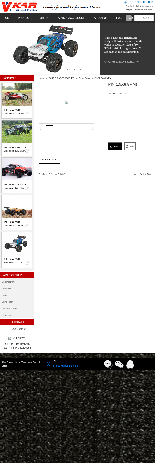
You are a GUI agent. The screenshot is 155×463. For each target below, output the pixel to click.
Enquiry (117, 146)
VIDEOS (44, 17)
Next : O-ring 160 (142, 174)
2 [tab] (74, 69)
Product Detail (49, 159)
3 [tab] (81, 69)
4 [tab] (87, 69)
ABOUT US (101, 17)
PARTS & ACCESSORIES (71, 17)
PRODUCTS (25, 17)
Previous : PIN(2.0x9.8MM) (52, 174)
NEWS (118, 17)
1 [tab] (68, 69)
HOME (7, 17)
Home (41, 78)
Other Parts (84, 78)
